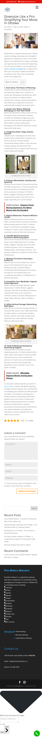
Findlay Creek (9, 614)
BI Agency (19, 686)
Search (34, 508)
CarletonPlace (10, 601)
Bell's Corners (9, 622)
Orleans (8, 590)
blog (25, 27)
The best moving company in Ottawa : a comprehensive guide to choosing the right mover (19, 539)
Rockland (8, 603)
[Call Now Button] (37, 733)
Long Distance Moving (23, 638)
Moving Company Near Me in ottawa (17, 545)
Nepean (8, 593)
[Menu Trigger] (37, 7)
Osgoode (8, 595)
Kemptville (8, 609)
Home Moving (21, 631)
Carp (7, 619)
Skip (2, 732)
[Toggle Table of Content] (21, 82)
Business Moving (22, 635)
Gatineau (9, 587)
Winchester (9, 606)
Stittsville (8, 617)
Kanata (8, 598)
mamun (9, 27)
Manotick (8, 611)
